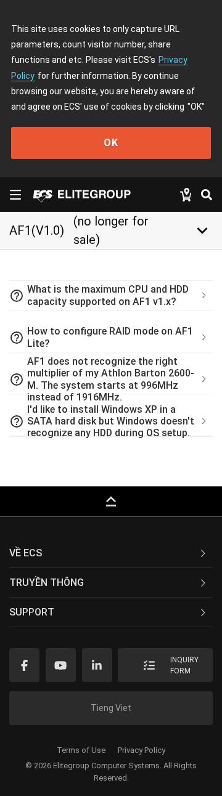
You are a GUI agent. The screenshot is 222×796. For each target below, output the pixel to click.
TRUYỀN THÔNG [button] (46, 582)
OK (111, 142)
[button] (111, 296)
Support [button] (31, 612)
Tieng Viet (111, 708)
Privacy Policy (141, 750)
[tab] (111, 296)
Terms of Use (81, 750)
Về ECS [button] (25, 553)
